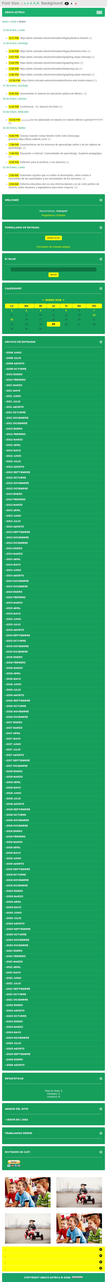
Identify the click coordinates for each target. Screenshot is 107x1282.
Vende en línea (17, 1119)
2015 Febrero (15, 597)
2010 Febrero (16, 380)
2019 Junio (13, 858)
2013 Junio (13, 515)
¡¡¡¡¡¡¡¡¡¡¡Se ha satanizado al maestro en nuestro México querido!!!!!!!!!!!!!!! (62, 119)
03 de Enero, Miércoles (16, 111)
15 (11, 319)
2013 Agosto (15, 526)
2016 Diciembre (17, 717)
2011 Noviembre (17, 418)
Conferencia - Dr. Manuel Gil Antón (39, 106)
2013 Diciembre (17, 543)
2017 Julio (13, 749)
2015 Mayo (13, 613)
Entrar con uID (53, 238)
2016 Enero (14, 657)
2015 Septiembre (18, 635)
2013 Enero (14, 494)
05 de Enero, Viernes (14, 98)
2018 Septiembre (18, 809)
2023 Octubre (16, 1016)
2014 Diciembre (17, 586)
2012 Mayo (13, 450)
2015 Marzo (14, 602)
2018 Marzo (14, 776)
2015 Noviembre (17, 646)
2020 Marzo (14, 896)
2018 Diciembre (17, 825)
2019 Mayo (13, 853)
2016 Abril (13, 673)
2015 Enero (14, 592)
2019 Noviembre (17, 880)
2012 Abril (13, 445)
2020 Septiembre (18, 929)
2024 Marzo (14, 1027)
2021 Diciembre (17, 999)
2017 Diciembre (17, 766)
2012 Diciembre (17, 488)
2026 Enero (14, 1059)
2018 (13, 21)
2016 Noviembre (17, 711)
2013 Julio (13, 521)
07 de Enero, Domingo (15, 85)
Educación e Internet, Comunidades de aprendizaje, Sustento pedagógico (61, 153)
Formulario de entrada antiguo (53, 246)
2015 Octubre (16, 641)
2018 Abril (13, 782)
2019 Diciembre (17, 885)
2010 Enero (14, 374)
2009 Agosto (15, 363)
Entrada (61, 215)
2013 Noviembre (17, 537)
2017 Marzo (14, 728)
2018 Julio (13, 798)
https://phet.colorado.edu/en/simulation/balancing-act (49, 68)
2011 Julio (13, 401)
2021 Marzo (14, 961)
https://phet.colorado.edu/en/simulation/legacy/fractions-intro (53, 51)
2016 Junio (13, 684)
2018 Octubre (16, 815)
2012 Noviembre (17, 483)
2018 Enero (14, 771)
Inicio (5, 21)
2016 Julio (13, 689)
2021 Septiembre (18, 989)
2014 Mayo (13, 564)
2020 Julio (13, 918)
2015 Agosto (15, 630)
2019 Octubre (16, 874)
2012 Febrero (16, 434)
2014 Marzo (14, 554)
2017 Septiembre (18, 760)
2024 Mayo (13, 1032)
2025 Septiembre (18, 1054)
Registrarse (48, 215)
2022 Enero (14, 1005)
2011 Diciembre (16, 423)
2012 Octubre (16, 477)
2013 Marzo (14, 505)
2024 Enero (14, 1021)
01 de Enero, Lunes (14, 167)
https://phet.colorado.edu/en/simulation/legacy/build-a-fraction (54, 38)
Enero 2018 (53, 300)
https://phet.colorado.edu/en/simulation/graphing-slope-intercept (55, 57)
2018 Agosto (15, 804)
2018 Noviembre (17, 820)
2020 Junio (14, 912)
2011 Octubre (16, 412)
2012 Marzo (14, 439)
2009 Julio (13, 358)
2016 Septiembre (18, 700)
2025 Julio (13, 1043)
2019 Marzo (14, 842)
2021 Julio (13, 983)
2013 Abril (13, 510)
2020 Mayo (13, 907)
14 (94, 315)
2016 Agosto (15, 695)
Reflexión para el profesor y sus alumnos (42, 162)
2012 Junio (13, 456)
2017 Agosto (15, 755)
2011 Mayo (13, 390)
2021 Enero (14, 951)
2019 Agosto (15, 863)
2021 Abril (13, 967)
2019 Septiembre (18, 869)
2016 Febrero (16, 662)
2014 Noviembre (17, 581)
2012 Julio (13, 461)
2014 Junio (13, 570)
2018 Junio (13, 793)
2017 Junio (13, 744)
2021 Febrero (16, 956)
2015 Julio (13, 624)
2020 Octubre (16, 934)
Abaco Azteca (15, 12)
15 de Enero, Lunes (14, 30)
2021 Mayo (13, 972)
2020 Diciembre (17, 945)
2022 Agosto (15, 1010)
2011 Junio (13, 396)
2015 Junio (13, 619)
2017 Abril (13, 733)
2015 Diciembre (17, 651)
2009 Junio (13, 352)
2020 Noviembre (17, 940)
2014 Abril (13, 559)
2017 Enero (14, 722)
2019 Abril (13, 847)
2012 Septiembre (18, 472)
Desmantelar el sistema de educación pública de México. (51, 93)
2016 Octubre (16, 706)
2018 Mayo (13, 787)
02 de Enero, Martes (14, 127)
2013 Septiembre (18, 532)
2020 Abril (13, 902)
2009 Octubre (16, 369)
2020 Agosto (15, 923)
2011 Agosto (15, 407)
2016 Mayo (13, 679)
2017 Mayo (13, 738)
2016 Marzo (14, 668)
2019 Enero (14, 831)
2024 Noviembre (17, 1038)
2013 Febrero (15, 499)
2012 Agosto (15, 467)
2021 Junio (13, 978)
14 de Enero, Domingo (15, 43)
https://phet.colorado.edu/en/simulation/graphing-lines (49, 62)
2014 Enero (14, 548)
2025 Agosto (15, 1048)
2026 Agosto (15, 1065)
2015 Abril (13, 608)
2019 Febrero (15, 836)
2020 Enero (14, 891)
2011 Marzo (14, 385)
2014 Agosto (15, 575)
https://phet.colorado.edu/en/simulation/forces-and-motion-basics (57, 80)
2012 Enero (14, 428)
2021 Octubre (16, 994)
